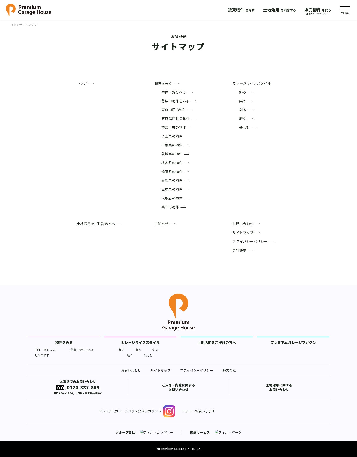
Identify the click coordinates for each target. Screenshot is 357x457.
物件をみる (163, 83)
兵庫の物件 (170, 207)
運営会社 (229, 370)
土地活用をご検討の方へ (96, 223)
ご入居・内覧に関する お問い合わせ (178, 387)
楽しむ (244, 127)
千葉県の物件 (171, 145)
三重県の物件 (171, 189)
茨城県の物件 (171, 154)
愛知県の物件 (171, 180)
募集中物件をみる (175, 101)
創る (242, 109)
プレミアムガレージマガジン (293, 342)
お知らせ (162, 223)
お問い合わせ (242, 223)
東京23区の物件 (173, 109)
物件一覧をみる (173, 92)
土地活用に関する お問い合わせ (279, 387)
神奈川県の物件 (173, 127)
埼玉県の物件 (171, 136)
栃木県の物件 (171, 162)
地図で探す (42, 355)
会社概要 (239, 250)
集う (242, 101)
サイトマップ (242, 232)
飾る (242, 92)
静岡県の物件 (171, 171)
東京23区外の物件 (175, 118)
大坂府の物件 (171, 198)
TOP (13, 25)
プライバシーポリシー (250, 241)
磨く (242, 118)
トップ (82, 83)
